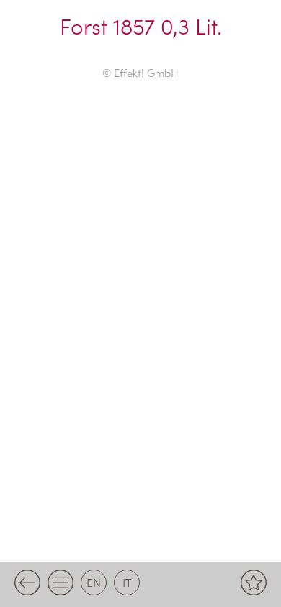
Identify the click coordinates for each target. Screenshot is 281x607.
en (93, 582)
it (127, 582)
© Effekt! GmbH (140, 72)
